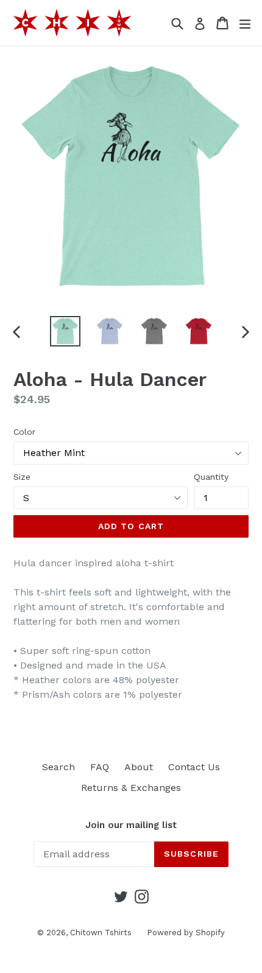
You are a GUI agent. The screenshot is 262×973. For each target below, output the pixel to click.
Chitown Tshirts (101, 932)
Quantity (211, 477)
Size (21, 477)
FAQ (99, 767)
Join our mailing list (131, 825)
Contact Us (194, 767)
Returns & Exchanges (131, 787)
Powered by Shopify (186, 932)
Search (58, 767)
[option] (65, 331)
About (138, 767)
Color (24, 432)
